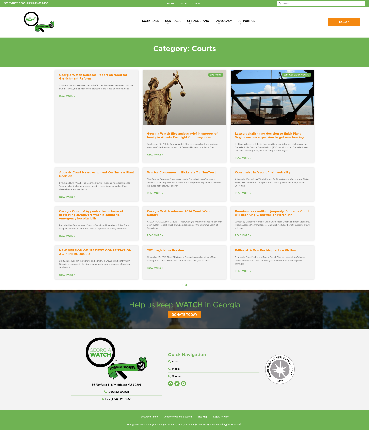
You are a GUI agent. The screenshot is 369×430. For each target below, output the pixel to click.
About (170, 3)
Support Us (246, 20)
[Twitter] (177, 383)
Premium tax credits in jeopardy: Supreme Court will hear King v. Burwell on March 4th (272, 212)
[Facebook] (170, 383)
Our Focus (173, 20)
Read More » (67, 95)
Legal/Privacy (221, 416)
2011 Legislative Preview (165, 250)
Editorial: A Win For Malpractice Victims (265, 250)
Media (183, 3)
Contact (197, 3)
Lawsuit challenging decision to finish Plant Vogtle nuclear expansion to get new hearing (269, 135)
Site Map (203, 416)
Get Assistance (198, 20)
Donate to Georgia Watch (178, 416)
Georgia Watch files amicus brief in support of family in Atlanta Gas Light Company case (182, 135)
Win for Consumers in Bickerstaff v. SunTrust (181, 172)
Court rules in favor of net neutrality (262, 172)
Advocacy (224, 20)
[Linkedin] (183, 383)
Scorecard (150, 20)
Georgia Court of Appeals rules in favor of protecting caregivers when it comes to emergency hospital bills (91, 214)
